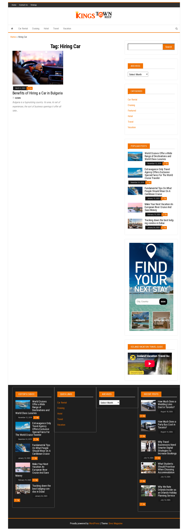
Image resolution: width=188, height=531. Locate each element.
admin (18, 98)
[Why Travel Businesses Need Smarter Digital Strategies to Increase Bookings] (148, 445)
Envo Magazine (115, 523)
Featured (132, 110)
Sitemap (34, 5)
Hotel (46, 28)
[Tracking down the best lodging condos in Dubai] (135, 223)
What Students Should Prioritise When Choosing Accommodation (166, 468)
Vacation (67, 28)
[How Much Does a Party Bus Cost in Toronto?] (148, 425)
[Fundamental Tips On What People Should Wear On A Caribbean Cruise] (135, 190)
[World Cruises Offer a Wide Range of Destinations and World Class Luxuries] (135, 156)
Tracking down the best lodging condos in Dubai (159, 222)
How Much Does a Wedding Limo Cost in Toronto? (167, 404)
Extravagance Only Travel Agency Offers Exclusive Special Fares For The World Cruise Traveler (159, 173)
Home (14, 5)
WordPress (94, 523)
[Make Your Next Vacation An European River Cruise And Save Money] (135, 207)
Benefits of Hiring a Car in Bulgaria (37, 93)
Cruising (35, 28)
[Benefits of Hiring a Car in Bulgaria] (37, 67)
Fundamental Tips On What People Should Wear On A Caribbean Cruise (158, 191)
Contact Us (23, 5)
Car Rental (23, 28)
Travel (56, 28)
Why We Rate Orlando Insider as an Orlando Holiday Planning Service (167, 491)
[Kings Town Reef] (12, 28)
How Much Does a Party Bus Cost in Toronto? (167, 424)
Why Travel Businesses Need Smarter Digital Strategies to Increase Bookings (167, 447)
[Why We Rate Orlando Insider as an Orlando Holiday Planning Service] (148, 490)
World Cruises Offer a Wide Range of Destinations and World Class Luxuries (158, 156)
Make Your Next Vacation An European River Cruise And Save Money (159, 207)
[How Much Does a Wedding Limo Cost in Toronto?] (148, 405)
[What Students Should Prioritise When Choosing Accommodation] (148, 467)
